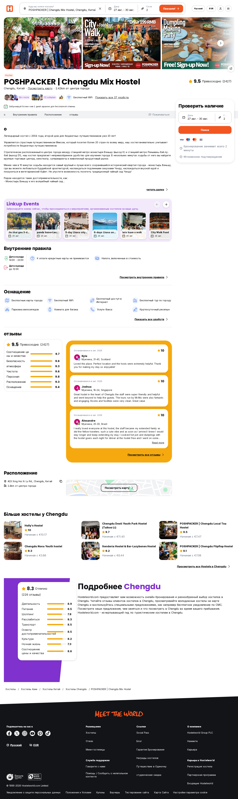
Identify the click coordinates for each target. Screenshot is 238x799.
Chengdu (9, 88)
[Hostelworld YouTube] (32, 733)
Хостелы (91, 732)
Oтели (89, 741)
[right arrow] (166, 204)
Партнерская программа (201, 775)
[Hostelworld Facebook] (9, 733)
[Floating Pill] (220, 43)
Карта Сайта (161, 792)
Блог (139, 741)
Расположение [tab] (53, 114)
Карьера (192, 749)
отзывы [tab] (73, 114)
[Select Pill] (220, 8)
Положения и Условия (78, 792)
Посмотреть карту (40, 88)
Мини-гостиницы (95, 749)
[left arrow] (157, 204)
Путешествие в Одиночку (151, 766)
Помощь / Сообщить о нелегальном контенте (107, 775)
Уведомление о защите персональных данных (33, 792)
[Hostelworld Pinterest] (40, 733)
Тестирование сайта (137, 792)
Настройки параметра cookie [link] (190, 792)
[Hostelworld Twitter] (16, 733)
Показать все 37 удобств (112, 97)
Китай (21, 88)
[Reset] (100, 9)
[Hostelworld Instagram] (24, 733)
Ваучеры (115, 792)
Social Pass (142, 732)
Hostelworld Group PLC (200, 732)
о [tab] (4, 114)
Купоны (100, 792)
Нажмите (192, 741)
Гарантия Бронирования (150, 749)
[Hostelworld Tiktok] (48, 733)
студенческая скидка (148, 775)
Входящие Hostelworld (200, 783)
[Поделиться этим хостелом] (231, 68)
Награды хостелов (147, 758)
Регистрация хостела (199, 766)
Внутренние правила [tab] (25, 114)
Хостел (8, 75)
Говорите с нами (95, 766)
